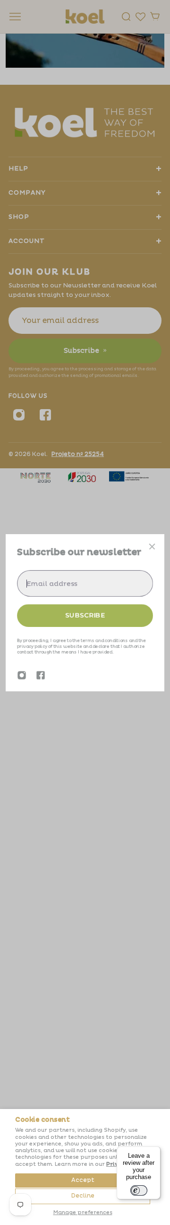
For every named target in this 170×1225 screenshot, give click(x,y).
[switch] (138, 1190)
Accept (82, 1180)
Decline (82, 1195)
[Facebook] (40, 675)
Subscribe (85, 615)
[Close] (152, 546)
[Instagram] (21, 675)
